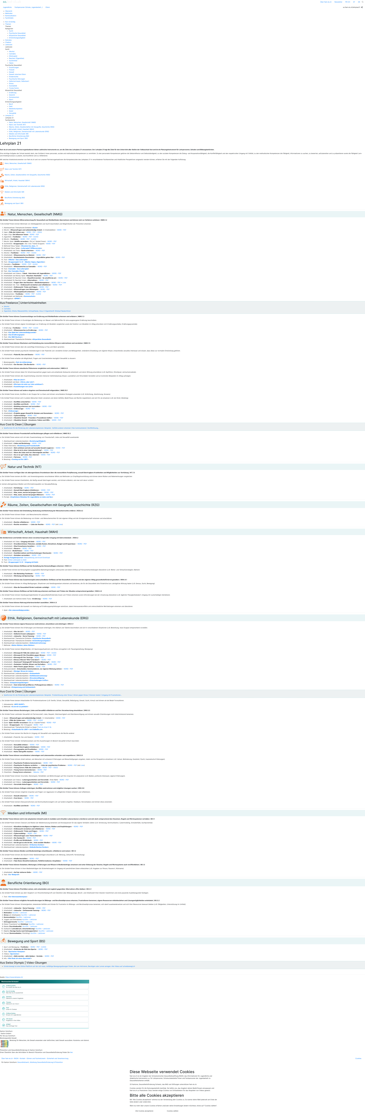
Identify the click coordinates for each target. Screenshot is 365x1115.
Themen (8, 24)
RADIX (16, 1058)
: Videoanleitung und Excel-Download (27, 558)
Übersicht (8, 11)
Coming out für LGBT (20, 459)
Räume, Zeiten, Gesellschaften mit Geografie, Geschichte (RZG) (31, 127)
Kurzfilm (15, 913)
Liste (64, 282)
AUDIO (35, 237)
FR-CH (347, 2)
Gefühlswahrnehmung (38, 676)
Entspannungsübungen (19, 683)
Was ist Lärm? (19, 380)
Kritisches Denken (37, 845)
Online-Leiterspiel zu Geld (17, 560)
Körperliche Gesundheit (17, 35)
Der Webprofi (14, 874)
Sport (11, 99)
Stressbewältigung (37, 678)
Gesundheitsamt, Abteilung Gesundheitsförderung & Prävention (40, 1062)
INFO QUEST (19, 704)
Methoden (8, 13)
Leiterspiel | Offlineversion (31, 248)
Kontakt (22, 1058)
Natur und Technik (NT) (17, 125)
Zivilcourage (13, 411)
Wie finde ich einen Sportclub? (19, 958)
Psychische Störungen (17, 79)
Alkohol (11, 51)
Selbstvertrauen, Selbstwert (19, 81)
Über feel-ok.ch (325, 2)
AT (354, 2)
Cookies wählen (172, 1111)
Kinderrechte (13, 77)
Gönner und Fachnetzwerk (36, 1058)
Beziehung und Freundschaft (28, 446)
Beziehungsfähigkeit (37, 441)
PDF (64, 230)
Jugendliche (7, 7)
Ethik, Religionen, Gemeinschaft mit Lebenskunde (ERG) (29, 131)
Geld (10, 106)
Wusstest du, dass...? (29, 246)
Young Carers (14, 88)
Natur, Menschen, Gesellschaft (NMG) (22, 122)
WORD (59, 230)
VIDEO (39, 232)
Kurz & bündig (10, 22)
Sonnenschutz (14, 97)
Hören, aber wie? (27, 382)
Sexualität (12, 113)
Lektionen (8, 45)
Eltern (48, 7)
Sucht (11, 31)
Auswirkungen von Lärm (23, 386)
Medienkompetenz (15, 109)
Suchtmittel (13, 61)
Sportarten (14, 954)
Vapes (11, 63)
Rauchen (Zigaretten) (16, 58)
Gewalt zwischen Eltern (17, 74)
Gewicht (12, 95)
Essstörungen (14, 67)
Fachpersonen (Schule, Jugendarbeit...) (29, 7)
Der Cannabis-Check (16, 271)
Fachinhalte (9, 18)
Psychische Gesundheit (17, 33)
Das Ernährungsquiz (16, 335)
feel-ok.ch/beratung (23, 362)
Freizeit (11, 70)
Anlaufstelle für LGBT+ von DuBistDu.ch (27, 729)
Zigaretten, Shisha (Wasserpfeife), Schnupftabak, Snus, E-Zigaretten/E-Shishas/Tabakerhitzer (37, 311)
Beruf (11, 104)
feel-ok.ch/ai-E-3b (44, 727)
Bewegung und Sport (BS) (18, 138)
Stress (11, 83)
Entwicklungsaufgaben (17, 38)
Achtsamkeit (34, 673)
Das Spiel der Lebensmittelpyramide (22, 332)
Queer (11, 111)
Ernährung (12, 93)
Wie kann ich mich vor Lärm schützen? (28, 384)
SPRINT (17, 298)
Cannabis (12, 54)
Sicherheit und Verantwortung (57, 1058)
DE (359, 2)
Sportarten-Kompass (16, 951)
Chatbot (8, 42)
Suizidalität (13, 86)
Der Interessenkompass (18, 897)
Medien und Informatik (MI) (19, 134)
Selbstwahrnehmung (37, 643)
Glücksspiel (13, 56)
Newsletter (338, 2)
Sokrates (8, 40)
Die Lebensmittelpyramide (19, 610)
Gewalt (11, 72)
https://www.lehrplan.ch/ (14, 977)
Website (36, 772)
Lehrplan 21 (9, 115)
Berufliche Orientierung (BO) (19, 136)
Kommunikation (10, 16)
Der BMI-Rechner (15, 337)
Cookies (358, 1058)
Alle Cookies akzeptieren (144, 1111)
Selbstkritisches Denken (39, 847)
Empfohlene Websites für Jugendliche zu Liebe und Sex (31, 497)
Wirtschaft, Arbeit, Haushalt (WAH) (21, 129)
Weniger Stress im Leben (23, 671)
